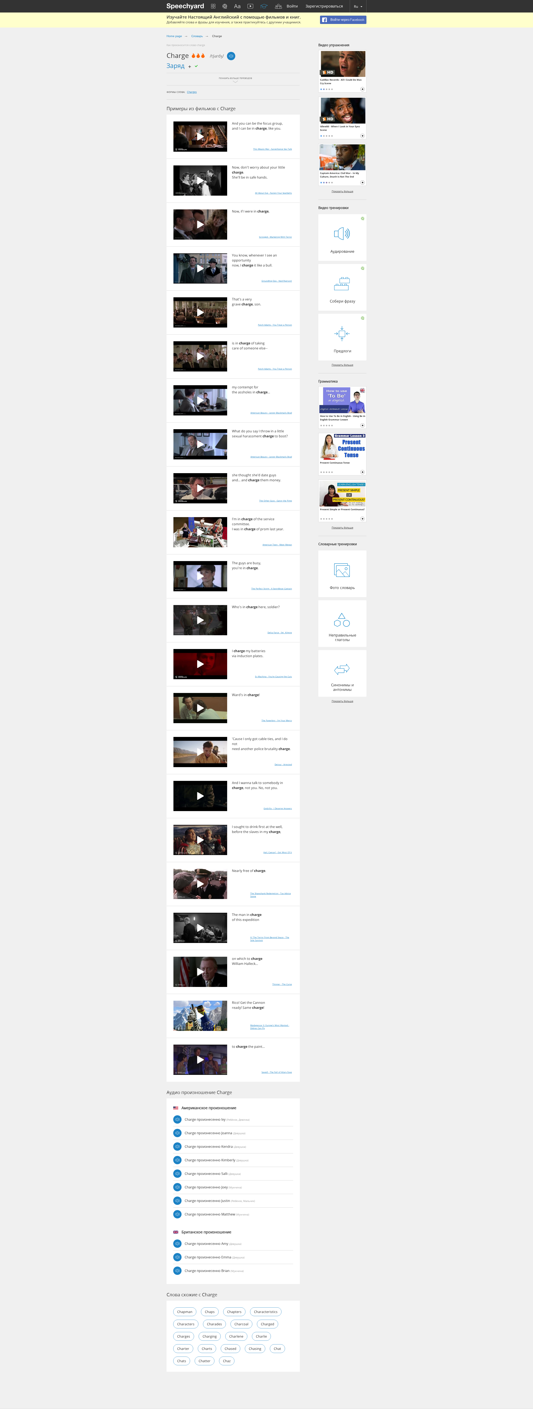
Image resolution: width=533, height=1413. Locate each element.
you (242, 123)
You (235, 255)
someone (251, 348)
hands (262, 177)
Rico (235, 1002)
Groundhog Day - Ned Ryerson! (277, 280)
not (234, 744)
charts (207, 1348)
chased (230, 1348)
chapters (234, 1311)
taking (260, 343)
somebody (271, 782)
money (274, 480)
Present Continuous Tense (335, 462)
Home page (174, 36)
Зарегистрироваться (324, 6)
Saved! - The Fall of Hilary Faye (277, 1072)
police (259, 749)
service (268, 519)
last (272, 529)
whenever (256, 255)
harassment (252, 436)
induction (244, 656)
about (264, 167)
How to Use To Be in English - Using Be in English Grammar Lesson (342, 417)
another (247, 749)
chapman (184, 1311)
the (259, 123)
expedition (251, 919)
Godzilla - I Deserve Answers (278, 808)
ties (270, 739)
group (277, 123)
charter (183, 1348)
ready (236, 1007)
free (246, 870)
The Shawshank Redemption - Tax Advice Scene (270, 895)
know (243, 255)
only (248, 739)
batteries (258, 651)
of (252, 343)
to (276, 436)
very (248, 299)
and (235, 128)
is (233, 343)
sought (239, 826)
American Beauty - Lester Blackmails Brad (271, 412)
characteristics (266, 1311)
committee (240, 524)
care (235, 348)
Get (243, 1002)
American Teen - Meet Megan (277, 544)
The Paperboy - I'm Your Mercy (277, 720)
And (235, 123)
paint (258, 1046)
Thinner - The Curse (282, 984)
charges (192, 92)
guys (272, 475)
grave (236, 304)
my (234, 387)
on (234, 958)
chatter (204, 1361)
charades (214, 1324)
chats (181, 1361)
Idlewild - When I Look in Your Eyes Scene (340, 128)
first (262, 826)
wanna (246, 782)
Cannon (259, 1002)
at (267, 826)
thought (244, 475)
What (236, 431)
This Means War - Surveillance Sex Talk (272, 149)
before (237, 831)
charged (267, 1324)
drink (254, 826)
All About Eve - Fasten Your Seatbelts (273, 192)
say (255, 431)
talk (255, 782)
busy (256, 563)
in (253, 128)
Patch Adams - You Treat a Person (275, 324)
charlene (236, 1336)
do (243, 431)
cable (262, 739)
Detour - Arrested (283, 764)
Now (235, 167)
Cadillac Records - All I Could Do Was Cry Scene (340, 81)
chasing (255, 1348)
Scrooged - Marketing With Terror (275, 236)
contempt (245, 387)
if (242, 211)
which (241, 958)
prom (264, 529)
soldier (272, 607)
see (269, 255)
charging (210, 1336)
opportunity (241, 260)
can (248, 123)
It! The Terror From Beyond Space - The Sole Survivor (269, 939)
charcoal (241, 1324)
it (255, 265)
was (237, 529)
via (234, 656)
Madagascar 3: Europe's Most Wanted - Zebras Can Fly (269, 1027)
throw (265, 431)
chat (277, 1348)
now (235, 265)
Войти (292, 6)
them (264, 480)
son (257, 304)
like (271, 128)
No (261, 787)
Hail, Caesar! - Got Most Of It (277, 852)
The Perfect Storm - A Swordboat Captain (271, 588)
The (235, 563)
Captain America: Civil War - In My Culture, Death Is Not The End (339, 174)
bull (268, 265)
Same (247, 1007)
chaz (226, 1361)
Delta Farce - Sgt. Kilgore (280, 632)
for (256, 387)
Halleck (249, 963)
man (242, 914)
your (273, 167)
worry (254, 167)
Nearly (237, 870)
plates (258, 656)
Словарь (197, 36)
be (254, 123)
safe (253, 177)
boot (282, 436)
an (275, 255)
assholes (245, 392)
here (262, 607)
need (236, 749)
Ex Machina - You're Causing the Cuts (273, 676)
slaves (254, 831)
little (281, 167)
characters (185, 1324)
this (239, 919)
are (249, 563)
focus (267, 123)
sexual (237, 436)
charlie (261, 1336)
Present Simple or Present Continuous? (342, 509)
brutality (271, 749)
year (279, 529)
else (262, 348)
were (249, 211)
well (279, 826)
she (235, 475)
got (255, 739)
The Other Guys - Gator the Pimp (275, 500)
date (264, 475)
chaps (210, 1311)
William (237, 963)
